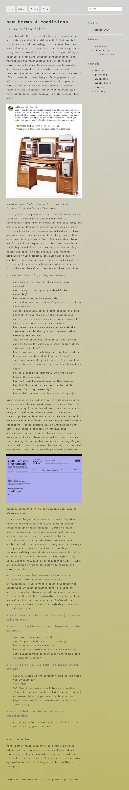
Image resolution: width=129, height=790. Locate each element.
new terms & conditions (50, 73)
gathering (100, 74)
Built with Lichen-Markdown (21, 780)
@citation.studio (57, 762)
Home (10, 9)
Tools (34, 9)
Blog (46, 9)
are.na (63, 758)
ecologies (100, 46)
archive (99, 70)
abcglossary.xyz (17, 408)
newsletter (17, 762)
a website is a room (35, 247)
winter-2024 (101, 30)
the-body (99, 91)
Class (21, 9)
